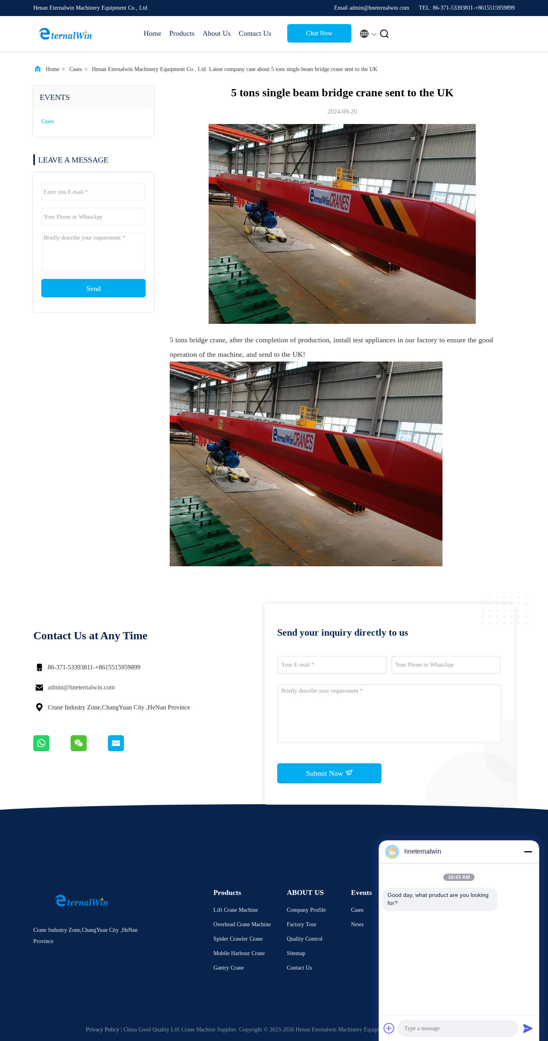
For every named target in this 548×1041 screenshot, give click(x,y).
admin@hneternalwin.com (81, 687)
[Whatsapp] (52, 749)
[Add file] (389, 1028)
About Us (217, 33)
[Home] (65, 34)
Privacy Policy (102, 1030)
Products (182, 33)
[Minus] (528, 851)
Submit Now (325, 773)
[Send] (528, 1028)
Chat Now (319, 33)
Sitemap (296, 953)
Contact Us (255, 33)
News (357, 924)
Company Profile (306, 910)
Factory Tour (302, 924)
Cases (75, 69)
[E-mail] (126, 749)
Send (93, 289)
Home (152, 33)
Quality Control (305, 939)
